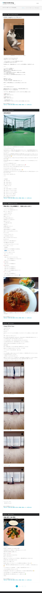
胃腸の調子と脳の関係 (9, 517)
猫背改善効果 (7, 113)
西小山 (17, 104)
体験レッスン (24, 104)
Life (9, 110)
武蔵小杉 (14, 104)
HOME (37, 3)
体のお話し (16, 14)
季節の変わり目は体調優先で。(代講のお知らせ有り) (17, 206)
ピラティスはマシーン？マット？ (13, 17)
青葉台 (20, 104)
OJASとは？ (6, 104)
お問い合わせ (29, 104)
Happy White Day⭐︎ (9, 326)
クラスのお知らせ (12, 14)
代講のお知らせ (11, 203)
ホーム (23, 7)
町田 (9, 104)
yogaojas (5, 14)
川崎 (11, 104)
